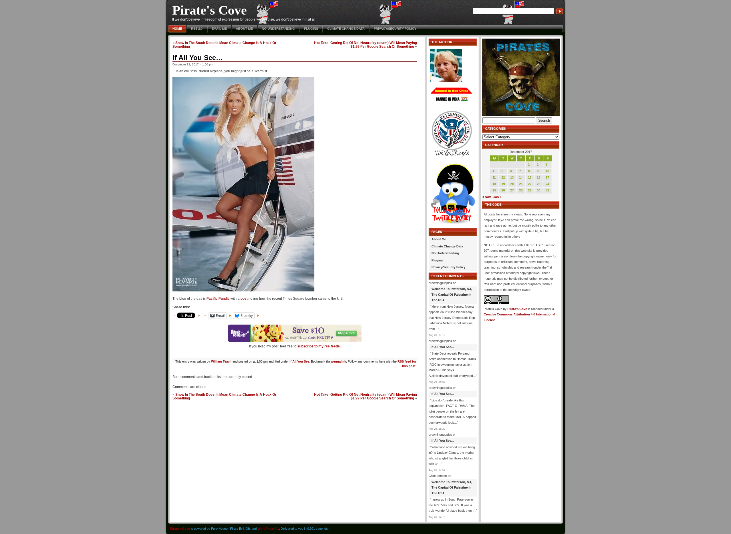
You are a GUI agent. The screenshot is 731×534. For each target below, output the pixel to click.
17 (547, 177)
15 (529, 177)
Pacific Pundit (217, 299)
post (244, 299)
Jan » (497, 197)
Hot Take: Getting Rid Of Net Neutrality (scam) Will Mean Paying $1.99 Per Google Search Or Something (365, 44)
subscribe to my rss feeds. (319, 346)
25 (494, 190)
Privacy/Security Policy (395, 28)
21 (521, 184)
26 (503, 190)
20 (512, 184)
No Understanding (278, 28)
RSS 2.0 (196, 28)
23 (538, 184)
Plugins (311, 28)
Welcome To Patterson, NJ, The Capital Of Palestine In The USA (451, 294)
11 (494, 177)
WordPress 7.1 (268, 528)
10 (547, 171)
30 (538, 190)
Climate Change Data (346, 28)
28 (521, 190)
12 (503, 177)
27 (512, 190)
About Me (244, 28)
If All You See (299, 361)
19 (503, 184)
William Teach (221, 361)
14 (521, 177)
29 (529, 190)
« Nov (486, 197)
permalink (338, 361)
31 (547, 190)
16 (538, 177)
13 (512, 177)
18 (494, 184)
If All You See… (197, 57)
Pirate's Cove (209, 10)
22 (529, 184)
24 (547, 184)
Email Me (219, 28)
